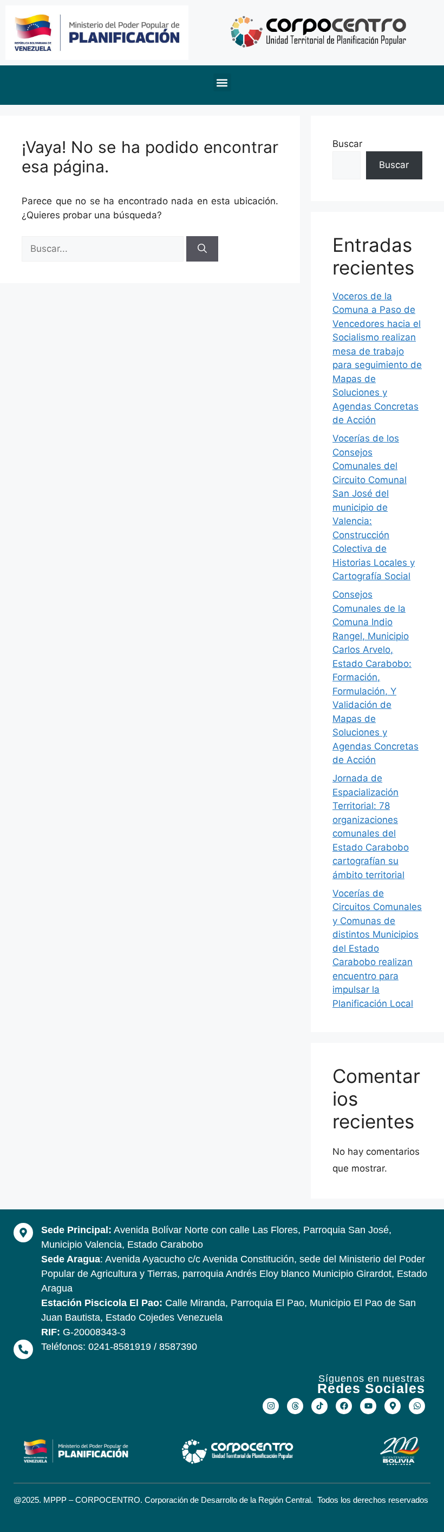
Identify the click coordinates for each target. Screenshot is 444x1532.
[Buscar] (202, 249)
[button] (222, 82)
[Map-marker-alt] (392, 1406)
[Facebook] (344, 1406)
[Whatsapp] (417, 1406)
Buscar (347, 143)
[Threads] (295, 1406)
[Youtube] (368, 1406)
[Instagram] (271, 1406)
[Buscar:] (104, 248)
